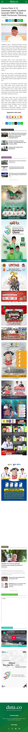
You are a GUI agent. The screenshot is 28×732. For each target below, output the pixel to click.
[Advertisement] (14, 529)
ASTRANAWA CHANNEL (7, 627)
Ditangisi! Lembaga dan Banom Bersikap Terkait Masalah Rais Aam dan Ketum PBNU (17, 142)
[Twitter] (15, 728)
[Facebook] (8, 728)
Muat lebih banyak (13, 179)
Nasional (3, 144)
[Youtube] (19, 728)
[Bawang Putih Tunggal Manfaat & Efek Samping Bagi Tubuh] (4, 579)
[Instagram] (12, 728)
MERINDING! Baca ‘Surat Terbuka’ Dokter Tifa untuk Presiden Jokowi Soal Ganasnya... (17, 585)
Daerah (3, 136)
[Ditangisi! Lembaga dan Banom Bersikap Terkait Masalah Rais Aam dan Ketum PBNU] (4, 142)
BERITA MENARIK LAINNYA (7, 129)
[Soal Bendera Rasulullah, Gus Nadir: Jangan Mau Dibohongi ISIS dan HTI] (4, 168)
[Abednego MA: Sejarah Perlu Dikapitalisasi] (4, 148)
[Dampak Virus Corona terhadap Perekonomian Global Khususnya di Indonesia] (14, 556)
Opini (3, 561)
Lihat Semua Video (14, 646)
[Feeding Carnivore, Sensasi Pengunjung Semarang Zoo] (4, 162)
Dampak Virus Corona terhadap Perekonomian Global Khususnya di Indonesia (12, 565)
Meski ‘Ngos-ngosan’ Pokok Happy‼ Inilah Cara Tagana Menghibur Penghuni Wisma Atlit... (18, 174)
